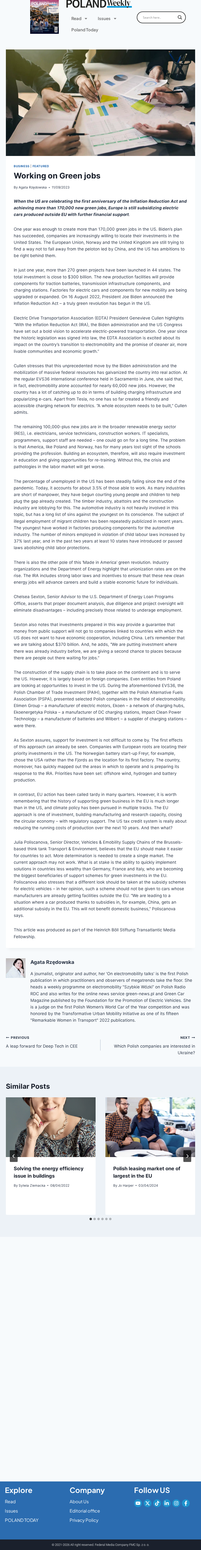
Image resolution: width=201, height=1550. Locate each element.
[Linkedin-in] (167, 1503)
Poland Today (84, 29)
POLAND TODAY (21, 1520)
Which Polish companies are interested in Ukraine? (154, 1045)
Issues (104, 18)
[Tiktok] (157, 1503)
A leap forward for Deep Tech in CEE (42, 1042)
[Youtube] (138, 1503)
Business (22, 166)
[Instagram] (176, 1503)
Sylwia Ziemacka (32, 1185)
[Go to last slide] (14, 1156)
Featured (41, 166)
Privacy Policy (84, 1520)
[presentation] (51, 1127)
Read (76, 18)
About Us (79, 1501)
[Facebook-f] (186, 1503)
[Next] (187, 1156)
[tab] (90, 1219)
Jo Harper (126, 1185)
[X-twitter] (147, 1503)
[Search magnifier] (179, 17)
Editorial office (85, 1511)
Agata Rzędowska (33, 187)
